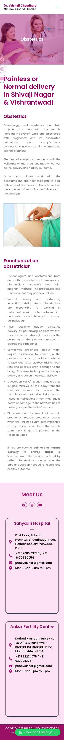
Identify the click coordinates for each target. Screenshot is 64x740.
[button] (37, 732)
